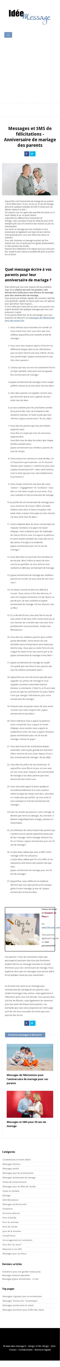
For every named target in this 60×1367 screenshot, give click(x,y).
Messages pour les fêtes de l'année (19, 1186)
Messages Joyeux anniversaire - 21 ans (20, 1279)
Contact (13, 1350)
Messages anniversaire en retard (18, 1305)
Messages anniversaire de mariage (19, 1177)
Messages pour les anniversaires (18, 1173)
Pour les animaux (11, 1222)
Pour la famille (9, 1218)
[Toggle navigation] (8, 35)
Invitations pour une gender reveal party (21, 1271)
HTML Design (42, 1346)
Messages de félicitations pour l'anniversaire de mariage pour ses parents (27, 1079)
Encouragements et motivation (17, 1240)
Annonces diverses (11, 1213)
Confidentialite (26, 1350)
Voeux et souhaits (11, 1191)
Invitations (8, 1209)
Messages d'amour (11, 1164)
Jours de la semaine (12, 1231)
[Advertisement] (30, 70)
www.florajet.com (51, 927)
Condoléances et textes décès (17, 1159)
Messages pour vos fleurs (15, 1253)
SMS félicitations (11, 1200)
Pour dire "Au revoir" (12, 1244)
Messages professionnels (15, 1204)
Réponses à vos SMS (12, 1249)
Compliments (9, 1235)
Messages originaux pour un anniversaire (22, 1296)
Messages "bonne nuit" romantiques (20, 1301)
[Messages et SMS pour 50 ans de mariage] (30, 1104)
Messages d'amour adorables (16, 1275)
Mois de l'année (10, 1226)
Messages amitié (11, 1168)
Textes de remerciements (15, 1182)
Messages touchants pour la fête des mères (23, 1310)
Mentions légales (43, 1350)
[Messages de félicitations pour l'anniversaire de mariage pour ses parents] (30, 1057)
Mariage (6, 1195)
